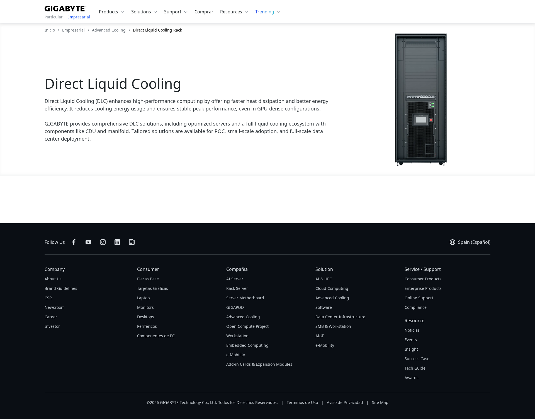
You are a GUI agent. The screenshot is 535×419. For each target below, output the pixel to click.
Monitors (145, 307)
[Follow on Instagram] (102, 242)
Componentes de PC (156, 335)
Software (323, 307)
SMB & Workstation (333, 326)
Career (51, 316)
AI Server (234, 278)
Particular (54, 17)
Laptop (143, 297)
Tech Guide (415, 368)
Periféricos (147, 326)
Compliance (416, 307)
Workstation (237, 335)
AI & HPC (323, 278)
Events (411, 339)
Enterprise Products (423, 288)
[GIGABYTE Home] (65, 7)
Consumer (148, 269)
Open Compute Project (247, 326)
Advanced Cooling (243, 316)
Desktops (145, 316)
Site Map (380, 402)
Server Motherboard (245, 297)
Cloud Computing (331, 288)
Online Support (419, 297)
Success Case (417, 358)
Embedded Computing (247, 345)
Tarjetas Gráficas (152, 288)
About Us (53, 278)
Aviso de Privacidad (345, 402)
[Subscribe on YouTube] (88, 242)
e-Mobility (235, 354)
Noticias (412, 330)
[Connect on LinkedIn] (117, 242)
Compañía (237, 269)
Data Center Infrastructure (340, 316)
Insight (411, 349)
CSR (48, 297)
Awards (412, 377)
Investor (52, 326)
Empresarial (78, 17)
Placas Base (148, 278)
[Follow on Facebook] (73, 242)
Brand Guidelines (61, 288)
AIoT (319, 335)
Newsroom (55, 307)
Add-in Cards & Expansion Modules (259, 364)
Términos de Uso (302, 402)
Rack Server (237, 288)
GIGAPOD (235, 307)
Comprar (203, 12)
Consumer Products (423, 278)
